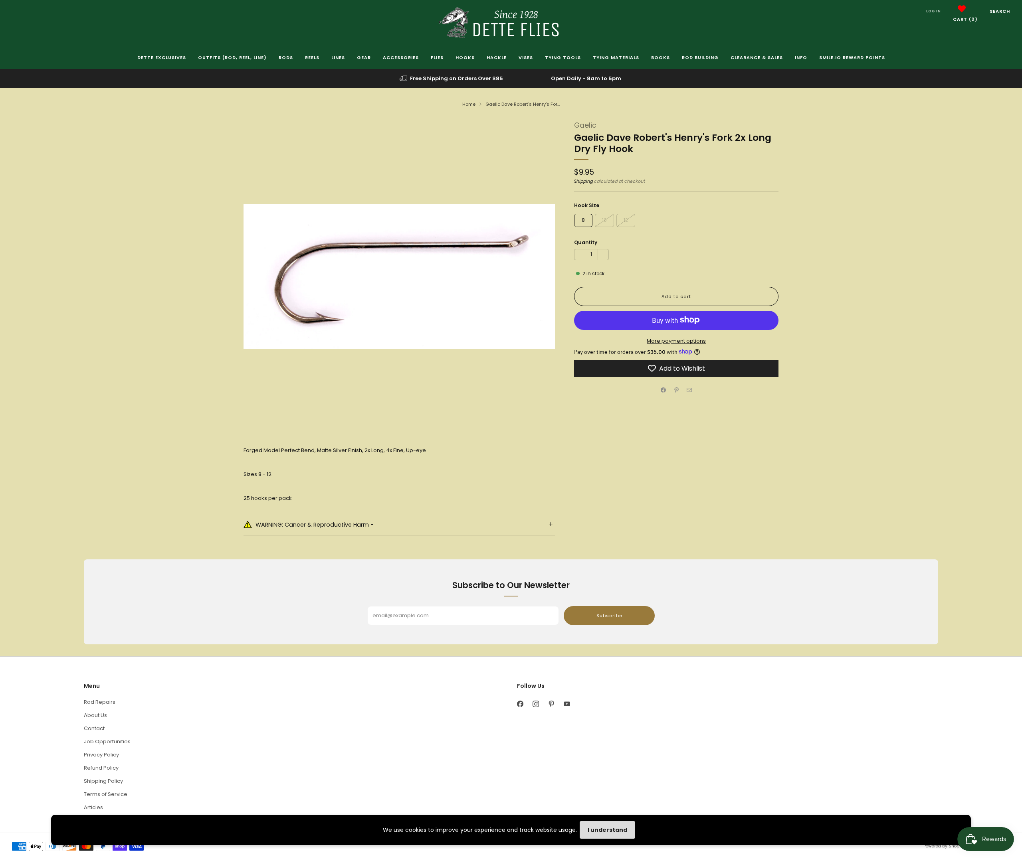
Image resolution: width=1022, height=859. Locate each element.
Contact (94, 728)
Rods (286, 57)
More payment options (676, 340)
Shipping (583, 181)
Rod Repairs (99, 702)
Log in (933, 11)
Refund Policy (101, 768)
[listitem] (452, 78)
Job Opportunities (107, 741)
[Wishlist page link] (962, 9)
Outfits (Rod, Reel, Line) (232, 57)
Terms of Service (105, 794)
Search (1000, 11)
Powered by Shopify (943, 846)
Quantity (585, 242)
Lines (338, 57)
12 (626, 220)
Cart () (965, 19)
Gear (364, 57)
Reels (312, 57)
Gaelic (585, 125)
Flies (437, 57)
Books (660, 57)
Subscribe (609, 615)
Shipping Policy (103, 781)
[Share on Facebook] (663, 390)
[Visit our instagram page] (535, 704)
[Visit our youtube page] (566, 704)
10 (604, 220)
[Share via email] (689, 390)
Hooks (465, 57)
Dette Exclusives (161, 57)
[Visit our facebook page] (520, 704)
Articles (93, 807)
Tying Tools (563, 57)
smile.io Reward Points (852, 57)
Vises (526, 57)
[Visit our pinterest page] (551, 704)
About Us (95, 715)
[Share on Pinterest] (676, 390)
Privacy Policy (101, 754)
